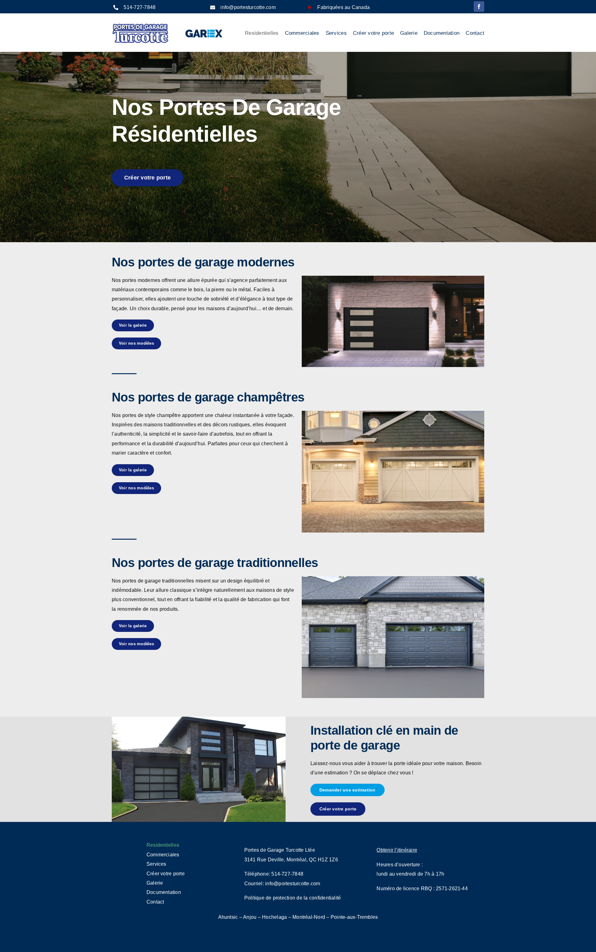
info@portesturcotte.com (248, 7)
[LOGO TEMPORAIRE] (140, 25)
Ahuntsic (228, 917)
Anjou (249, 917)
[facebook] (479, 6)
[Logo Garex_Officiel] (204, 28)
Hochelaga (274, 917)
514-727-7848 (140, 7)
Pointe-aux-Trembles (354, 917)
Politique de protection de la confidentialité (292, 897)
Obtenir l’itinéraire (397, 850)
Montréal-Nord (308, 917)
